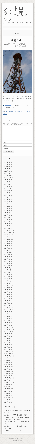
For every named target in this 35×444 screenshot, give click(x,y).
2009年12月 (7, 351)
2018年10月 (7, 188)
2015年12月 (7, 230)
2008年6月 (7, 391)
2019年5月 (7, 182)
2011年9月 (7, 312)
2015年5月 (7, 246)
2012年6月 (7, 294)
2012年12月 (7, 281)
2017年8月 (7, 199)
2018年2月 (7, 193)
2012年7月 (7, 292)
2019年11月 (7, 175)
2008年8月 (7, 387)
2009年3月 (7, 371)
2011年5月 (7, 316)
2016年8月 (7, 217)
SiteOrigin (20, 440)
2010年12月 (7, 327)
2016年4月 (7, 224)
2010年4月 (7, 342)
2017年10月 (7, 197)
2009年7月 (7, 362)
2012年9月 (7, 287)
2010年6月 (7, 338)
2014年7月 (7, 259)
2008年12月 (7, 378)
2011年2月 (7, 323)
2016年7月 (7, 219)
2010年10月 (7, 331)
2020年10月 (7, 169)
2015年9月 (7, 237)
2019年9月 (7, 180)
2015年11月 (7, 233)
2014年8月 (7, 257)
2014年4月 (7, 261)
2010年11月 (7, 329)
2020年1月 (7, 173)
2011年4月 (7, 318)
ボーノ (19, 43)
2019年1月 (7, 186)
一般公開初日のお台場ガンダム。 (13, 410)
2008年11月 (7, 380)
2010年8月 (7, 336)
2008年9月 (7, 384)
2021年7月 (7, 164)
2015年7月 (7, 241)
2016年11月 (7, 213)
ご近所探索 (16, 46)
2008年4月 (7, 395)
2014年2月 (7, 265)
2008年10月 (7, 382)
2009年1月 (7, 375)
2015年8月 (7, 239)
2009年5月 (7, 367)
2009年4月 (7, 369)
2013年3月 (7, 277)
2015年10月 (7, 235)
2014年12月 (7, 250)
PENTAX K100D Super (10, 45)
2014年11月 (7, 252)
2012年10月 (7, 285)
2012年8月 (7, 290)
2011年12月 (7, 307)
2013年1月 (7, 279)
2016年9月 (7, 215)
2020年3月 (7, 171)
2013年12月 (7, 268)
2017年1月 (7, 210)
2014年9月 (7, 254)
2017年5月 (7, 204)
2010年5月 (7, 340)
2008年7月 (7, 389)
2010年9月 (7, 334)
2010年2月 (7, 347)
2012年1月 (7, 305)
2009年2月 (7, 373)
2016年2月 (7, 228)
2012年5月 (7, 296)
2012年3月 (7, 301)
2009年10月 (7, 356)
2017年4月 (7, 206)
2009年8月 (7, 360)
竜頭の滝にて (8, 430)
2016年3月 (7, 226)
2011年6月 (7, 314)
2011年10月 (7, 310)
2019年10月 (7, 177)
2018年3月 (7, 191)
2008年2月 (7, 400)
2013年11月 (7, 270)
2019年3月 (7, 184)
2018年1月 (7, 195)
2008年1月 (7, 402)
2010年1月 (7, 349)
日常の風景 (23, 46)
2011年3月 (7, 321)
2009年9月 (7, 358)
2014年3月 (7, 263)
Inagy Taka (7, 428)
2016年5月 (7, 221)
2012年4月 (7, 298)
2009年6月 (7, 365)
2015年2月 (7, 248)
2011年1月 (7, 325)
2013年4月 (7, 274)
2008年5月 (7, 393)
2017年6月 (7, 202)
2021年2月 (7, 166)
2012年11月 (7, 283)
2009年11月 (7, 354)
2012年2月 (7, 303)
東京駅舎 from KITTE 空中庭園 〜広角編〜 (16, 415)
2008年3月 (7, 398)
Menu (18, 33)
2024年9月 (7, 162)
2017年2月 (7, 208)
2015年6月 (7, 243)
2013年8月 (7, 272)
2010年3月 (7, 345)
